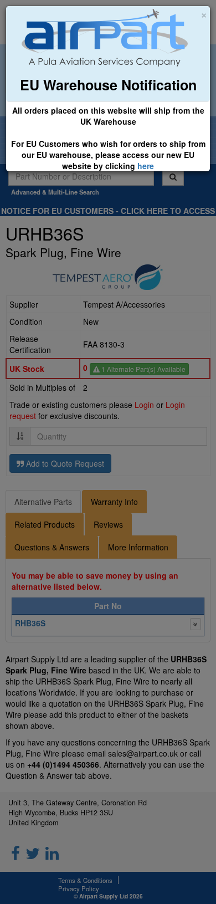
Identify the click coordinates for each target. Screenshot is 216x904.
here (145, 165)
